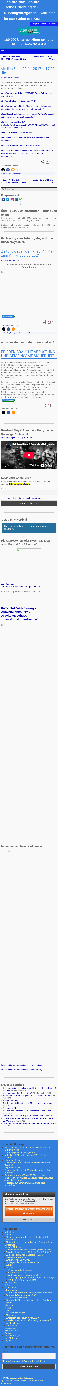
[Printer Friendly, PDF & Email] (47, 162)
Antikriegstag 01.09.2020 (18, 1260)
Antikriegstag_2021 (23, 333)
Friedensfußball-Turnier (20, 1270)
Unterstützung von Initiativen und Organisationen (30, 1242)
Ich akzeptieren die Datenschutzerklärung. (23, 498)
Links (9, 1265)
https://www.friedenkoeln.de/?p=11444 (17, 133)
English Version (39, 23)
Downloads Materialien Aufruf (21, 1295)
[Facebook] (3, 199)
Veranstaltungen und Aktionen (12, 1336)
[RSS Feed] (21, 199)
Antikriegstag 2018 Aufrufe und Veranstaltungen (31, 1277)
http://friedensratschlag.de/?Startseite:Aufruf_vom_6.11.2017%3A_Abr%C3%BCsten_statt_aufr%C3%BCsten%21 (28, 125)
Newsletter (11, 1315)
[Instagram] (12, 199)
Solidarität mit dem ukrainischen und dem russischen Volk (28, 1123)
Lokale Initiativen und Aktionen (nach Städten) (21, 1069)
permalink (17, 174)
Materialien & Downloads (10, 1288)
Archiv (9, 1267)
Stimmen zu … (13, 1325)
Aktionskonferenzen (16, 1257)
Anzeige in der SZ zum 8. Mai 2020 (22, 1262)
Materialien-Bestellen (16, 1298)
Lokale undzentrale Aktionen (13, 1246)
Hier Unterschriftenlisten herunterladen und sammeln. (25, 527)
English (8, 1340)
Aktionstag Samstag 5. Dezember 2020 (24, 1255)
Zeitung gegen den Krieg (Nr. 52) (18, 1093)
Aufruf (7, 1234)
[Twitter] (7, 199)
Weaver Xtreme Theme (15, 1381)
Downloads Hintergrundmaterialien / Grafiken (28, 1300)
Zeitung (12, 333)
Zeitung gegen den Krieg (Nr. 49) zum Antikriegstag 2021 (27, 253)
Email (3, 488)
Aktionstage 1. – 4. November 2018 (24, 1275)
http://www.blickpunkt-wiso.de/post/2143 (18, 101)
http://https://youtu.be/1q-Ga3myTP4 (17, 437)
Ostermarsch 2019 (17, 1272)
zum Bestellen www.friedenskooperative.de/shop (22, 586)
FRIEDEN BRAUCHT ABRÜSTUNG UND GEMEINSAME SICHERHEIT (28, 354)
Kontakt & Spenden (9, 1304)
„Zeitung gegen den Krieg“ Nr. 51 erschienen (23, 1116)
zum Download (7, 584)
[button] (3, 169)
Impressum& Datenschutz (11, 1329)
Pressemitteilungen (15, 1313)
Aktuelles (6, 333)
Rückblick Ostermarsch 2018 (22, 1280)
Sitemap (52, 23)
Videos (7, 1333)
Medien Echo (7, 174)
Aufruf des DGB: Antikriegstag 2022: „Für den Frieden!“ (27, 1095)
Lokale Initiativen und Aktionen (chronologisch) (22, 1065)
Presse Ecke (7, 1309)
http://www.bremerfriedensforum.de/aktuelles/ (21, 145)
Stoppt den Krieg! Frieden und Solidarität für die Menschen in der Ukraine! (28, 1101)
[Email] (16, 199)
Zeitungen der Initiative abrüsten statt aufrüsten (29, 1293)
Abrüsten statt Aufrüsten (22, 1)
